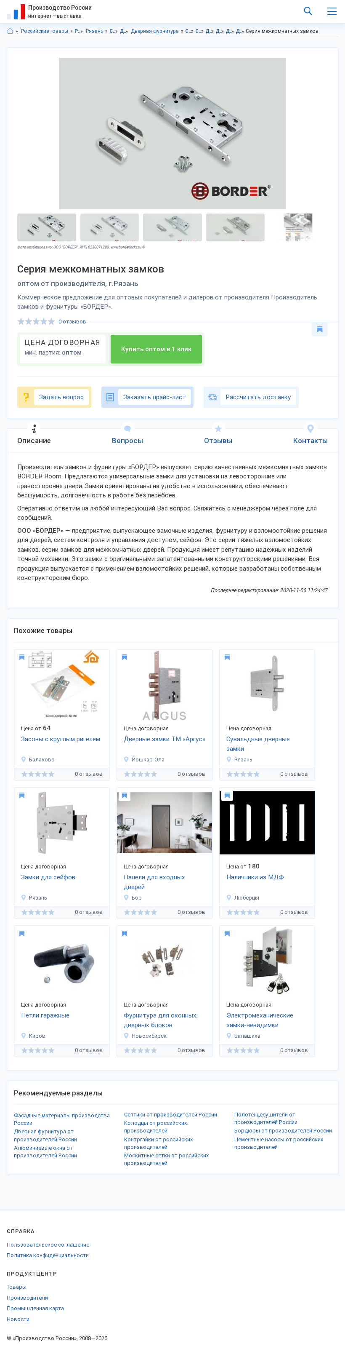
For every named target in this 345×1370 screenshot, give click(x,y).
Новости (18, 1319)
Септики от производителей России (170, 1114)
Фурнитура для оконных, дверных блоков (161, 1020)
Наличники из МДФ (255, 877)
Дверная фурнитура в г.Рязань (240, 31)
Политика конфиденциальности (48, 1255)
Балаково (42, 759)
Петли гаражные (45, 1015)
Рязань (94, 31)
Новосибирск (149, 1036)
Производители (27, 1298)
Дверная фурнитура (155, 31)
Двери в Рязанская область (209, 31)
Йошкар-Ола (148, 759)
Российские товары (44, 31)
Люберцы (246, 898)
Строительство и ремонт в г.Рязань (199, 31)
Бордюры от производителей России (283, 1130)
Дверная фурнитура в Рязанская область (230, 31)
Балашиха (247, 1036)
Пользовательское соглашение (48, 1245)
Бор (137, 898)
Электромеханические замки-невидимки (259, 1020)
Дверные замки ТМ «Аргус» (164, 739)
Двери (123, 31)
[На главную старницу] (10, 31)
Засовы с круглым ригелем (60, 739)
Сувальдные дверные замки (258, 744)
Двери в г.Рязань (219, 31)
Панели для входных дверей (154, 882)
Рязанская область (78, 31)
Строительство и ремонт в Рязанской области (189, 31)
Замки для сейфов (48, 877)
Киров (37, 1036)
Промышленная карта (35, 1308)
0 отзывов (72, 321)
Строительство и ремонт (113, 31)
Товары (17, 1287)
